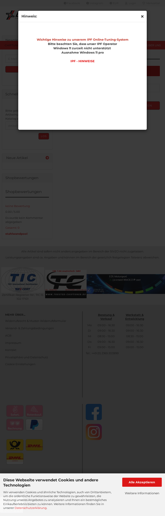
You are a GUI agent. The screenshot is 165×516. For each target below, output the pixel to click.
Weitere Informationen (142, 493)
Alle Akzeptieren (142, 482)
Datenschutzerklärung (31, 508)
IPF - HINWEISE (82, 61)
